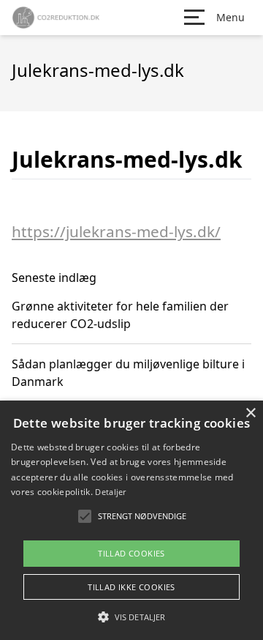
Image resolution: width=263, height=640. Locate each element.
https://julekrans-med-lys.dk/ (116, 231)
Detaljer (110, 491)
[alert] (131, 520)
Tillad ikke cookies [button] (131, 586)
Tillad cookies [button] (131, 553)
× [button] (250, 413)
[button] (131, 616)
